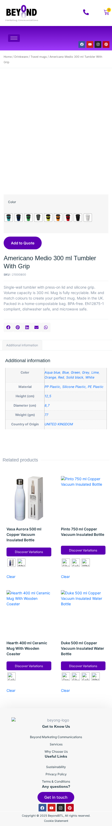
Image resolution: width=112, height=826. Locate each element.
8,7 (47, 405)
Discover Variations (29, 552)
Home (8, 56)
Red (61, 377)
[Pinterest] (106, 44)
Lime (95, 372)
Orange (50, 377)
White (89, 377)
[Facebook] (81, 44)
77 (46, 415)
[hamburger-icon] (14, 38)
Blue (65, 372)
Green (75, 372)
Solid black (74, 377)
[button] (8, 327)
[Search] (98, 35)
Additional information (22, 345)
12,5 (48, 396)
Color (12, 202)
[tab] (22, 345)
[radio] (9, 218)
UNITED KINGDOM (59, 424)
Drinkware (21, 56)
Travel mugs (38, 56)
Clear (11, 576)
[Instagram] (98, 44)
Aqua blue (52, 372)
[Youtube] (89, 44)
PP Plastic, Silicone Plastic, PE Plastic (74, 387)
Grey (85, 372)
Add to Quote (22, 243)
